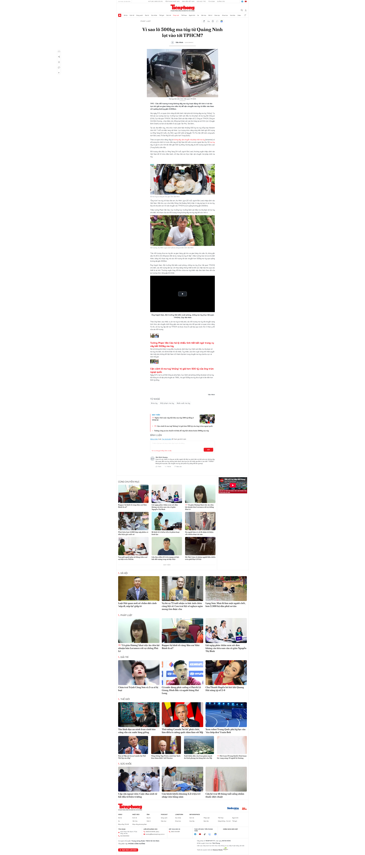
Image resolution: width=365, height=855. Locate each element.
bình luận (217, 21)
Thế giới (161, 15)
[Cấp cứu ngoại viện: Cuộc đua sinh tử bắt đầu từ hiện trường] (138, 779)
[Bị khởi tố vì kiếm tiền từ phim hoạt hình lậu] (167, 521)
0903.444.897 (175, 831)
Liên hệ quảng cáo (150, 829)
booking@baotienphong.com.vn (155, 834)
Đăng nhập (154, 439)
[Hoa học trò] (244, 808)
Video (239, 15)
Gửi (208, 450)
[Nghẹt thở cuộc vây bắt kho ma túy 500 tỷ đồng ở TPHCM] (207, 418)
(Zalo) (157, 831)
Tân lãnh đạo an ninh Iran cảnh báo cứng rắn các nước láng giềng (137, 731)
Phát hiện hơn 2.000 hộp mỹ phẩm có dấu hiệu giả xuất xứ (133, 533)
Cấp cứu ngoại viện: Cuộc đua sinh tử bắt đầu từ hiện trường (137, 795)
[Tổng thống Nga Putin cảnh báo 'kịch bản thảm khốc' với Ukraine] (166, 745)
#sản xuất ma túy (183, 403)
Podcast (164, 814)
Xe (198, 15)
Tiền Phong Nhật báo (172, 1)
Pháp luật (176, 15)
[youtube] (246, 1)
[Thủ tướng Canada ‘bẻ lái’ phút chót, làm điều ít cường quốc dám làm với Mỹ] (182, 714)
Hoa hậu (232, 15)
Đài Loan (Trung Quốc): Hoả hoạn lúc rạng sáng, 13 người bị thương (232, 757)
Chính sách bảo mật (230, 829)
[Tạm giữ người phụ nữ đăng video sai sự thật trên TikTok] (133, 546)
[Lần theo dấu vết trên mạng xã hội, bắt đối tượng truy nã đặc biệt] (167, 546)
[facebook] (242, 1)
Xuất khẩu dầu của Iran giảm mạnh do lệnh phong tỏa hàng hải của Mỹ (198, 757)
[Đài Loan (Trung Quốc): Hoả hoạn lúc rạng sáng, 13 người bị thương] (232, 745)
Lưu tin (59, 62)
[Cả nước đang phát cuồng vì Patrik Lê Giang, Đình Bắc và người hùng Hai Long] (182, 672)
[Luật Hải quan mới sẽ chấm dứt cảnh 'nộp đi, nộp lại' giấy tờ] (138, 588)
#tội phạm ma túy (167, 403)
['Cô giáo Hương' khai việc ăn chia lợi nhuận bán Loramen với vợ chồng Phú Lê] (200, 494)
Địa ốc (147, 15)
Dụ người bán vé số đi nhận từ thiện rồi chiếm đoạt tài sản (199, 533)
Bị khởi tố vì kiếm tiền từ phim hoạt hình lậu (166, 533)
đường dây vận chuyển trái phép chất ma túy (189, 140)
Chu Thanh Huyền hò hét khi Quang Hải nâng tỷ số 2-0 (225, 689)
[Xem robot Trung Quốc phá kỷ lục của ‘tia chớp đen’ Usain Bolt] (226, 714)
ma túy (212, 142)
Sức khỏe (154, 15)
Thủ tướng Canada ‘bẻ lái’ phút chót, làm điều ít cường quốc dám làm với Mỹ (182, 731)
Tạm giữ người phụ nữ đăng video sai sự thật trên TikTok (132, 558)
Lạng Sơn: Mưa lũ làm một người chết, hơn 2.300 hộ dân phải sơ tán (225, 605)
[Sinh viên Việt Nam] (233, 808)
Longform (179, 814)
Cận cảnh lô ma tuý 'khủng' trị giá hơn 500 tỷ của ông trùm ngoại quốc (184, 426)
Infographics (194, 814)
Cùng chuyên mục (128, 481)
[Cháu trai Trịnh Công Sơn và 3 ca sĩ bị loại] (138, 672)
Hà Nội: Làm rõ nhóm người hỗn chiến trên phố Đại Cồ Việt (200, 558)
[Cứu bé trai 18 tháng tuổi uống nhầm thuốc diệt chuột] (226, 779)
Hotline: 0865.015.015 (155, 1)
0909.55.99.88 (150, 831)
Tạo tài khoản (166, 439)
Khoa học (225, 15)
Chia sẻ (59, 57)
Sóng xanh (139, 15)
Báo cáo (179, 466)
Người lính (192, 15)
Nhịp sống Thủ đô (123, 824)
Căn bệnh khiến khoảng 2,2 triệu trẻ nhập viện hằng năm (181, 795)
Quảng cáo (221, 1)
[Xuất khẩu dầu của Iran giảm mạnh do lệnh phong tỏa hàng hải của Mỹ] (199, 745)
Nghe (59, 51)
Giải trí (210, 15)
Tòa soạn (211, 1)
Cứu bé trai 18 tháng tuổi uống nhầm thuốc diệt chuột (225, 795)
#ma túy (154, 403)
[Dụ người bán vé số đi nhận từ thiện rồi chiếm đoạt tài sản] (200, 521)
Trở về (59, 73)
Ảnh (148, 814)
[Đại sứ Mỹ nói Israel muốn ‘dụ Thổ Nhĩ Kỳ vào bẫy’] (133, 745)
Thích (159, 466)
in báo (213, 21)
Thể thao (184, 15)
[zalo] (210, 834)
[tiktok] (206, 834)
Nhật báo (135, 814)
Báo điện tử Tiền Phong (182, 8)
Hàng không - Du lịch (224, 821)
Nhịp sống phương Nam (139, 824)
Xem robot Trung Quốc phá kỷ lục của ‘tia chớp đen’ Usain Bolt (225, 731)
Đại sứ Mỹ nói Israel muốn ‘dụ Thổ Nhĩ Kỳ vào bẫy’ (132, 757)
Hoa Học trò (201, 1)
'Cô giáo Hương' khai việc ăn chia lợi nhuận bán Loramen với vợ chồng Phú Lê (199, 507)
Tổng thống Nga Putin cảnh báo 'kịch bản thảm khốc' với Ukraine (165, 757)
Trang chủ (119, 15)
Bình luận (59, 67)
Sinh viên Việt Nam (188, 1)
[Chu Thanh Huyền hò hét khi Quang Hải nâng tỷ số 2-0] (226, 672)
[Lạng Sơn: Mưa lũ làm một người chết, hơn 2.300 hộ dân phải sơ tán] (226, 588)
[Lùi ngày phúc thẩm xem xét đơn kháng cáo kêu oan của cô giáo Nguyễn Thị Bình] (167, 494)
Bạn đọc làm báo (129, 850)
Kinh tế (132, 15)
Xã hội (125, 15)
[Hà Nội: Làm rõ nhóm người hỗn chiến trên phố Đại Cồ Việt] (200, 546)
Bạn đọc (206, 821)
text (208, 21)
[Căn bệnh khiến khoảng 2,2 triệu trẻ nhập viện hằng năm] (182, 779)
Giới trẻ (168, 15)
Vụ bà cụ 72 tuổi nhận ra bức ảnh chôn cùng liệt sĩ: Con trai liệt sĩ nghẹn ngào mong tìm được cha (182, 606)
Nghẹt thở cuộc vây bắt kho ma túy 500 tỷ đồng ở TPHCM (173, 419)
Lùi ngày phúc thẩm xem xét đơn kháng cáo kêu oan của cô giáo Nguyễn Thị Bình (165, 507)
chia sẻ (204, 21)
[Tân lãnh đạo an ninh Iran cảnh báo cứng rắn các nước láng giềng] (138, 714)
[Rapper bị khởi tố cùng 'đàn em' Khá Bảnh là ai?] (133, 494)
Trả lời (169, 466)
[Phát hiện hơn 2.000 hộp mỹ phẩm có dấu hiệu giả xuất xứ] (133, 521)
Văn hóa (203, 15)
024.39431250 (124, 836)
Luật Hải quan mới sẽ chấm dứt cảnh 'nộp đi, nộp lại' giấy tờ (137, 605)
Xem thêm (245, 15)
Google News (221, 21)
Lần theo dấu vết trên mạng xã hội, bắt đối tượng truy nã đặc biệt (165, 558)
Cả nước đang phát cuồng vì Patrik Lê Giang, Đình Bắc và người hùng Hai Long (181, 690)
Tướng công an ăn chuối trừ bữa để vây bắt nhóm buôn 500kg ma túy (181, 431)
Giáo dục (217, 15)
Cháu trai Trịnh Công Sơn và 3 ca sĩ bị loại (138, 689)
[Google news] (216, 834)
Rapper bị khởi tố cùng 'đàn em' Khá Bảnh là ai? (132, 506)
